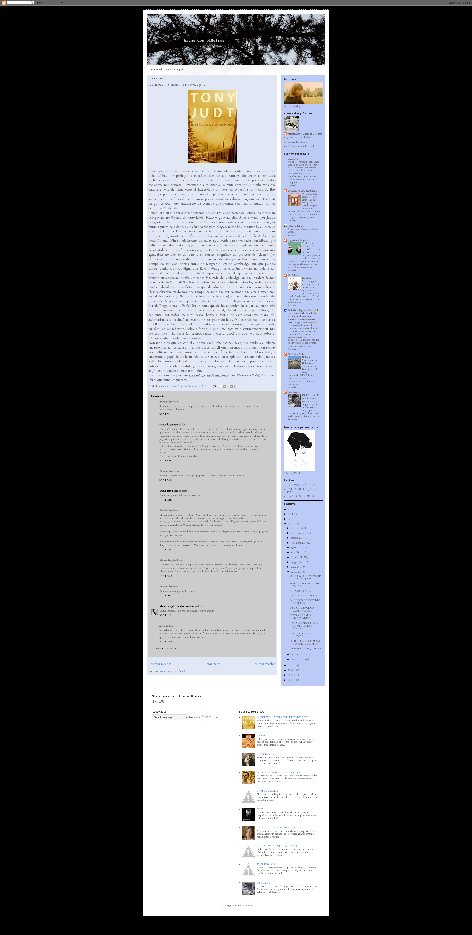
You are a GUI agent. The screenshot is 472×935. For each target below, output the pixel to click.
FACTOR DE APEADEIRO (304, 595)
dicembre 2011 (299, 528)
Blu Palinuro (294, 275)
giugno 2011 (297, 557)
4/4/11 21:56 (165, 576)
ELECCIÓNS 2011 (267, 754)
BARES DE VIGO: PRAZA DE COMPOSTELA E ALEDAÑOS (306, 625)
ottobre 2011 (297, 537)
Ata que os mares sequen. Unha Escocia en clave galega (303, 163)
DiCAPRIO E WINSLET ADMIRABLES (278, 772)
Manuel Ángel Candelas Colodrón (176, 606)
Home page (212, 663)
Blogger (249, 905)
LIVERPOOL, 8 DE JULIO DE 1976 (303, 490)
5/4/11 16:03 (165, 595)
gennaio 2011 (298, 659)
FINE (260, 809)
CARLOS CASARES (267, 791)
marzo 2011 (297, 572)
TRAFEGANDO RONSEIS (302, 191)
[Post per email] (214, 386)
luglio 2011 (297, 552)
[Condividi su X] (228, 386)
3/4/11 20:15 (165, 460)
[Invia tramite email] (221, 386)
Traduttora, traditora (307, 245)
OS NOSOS (263, 882)
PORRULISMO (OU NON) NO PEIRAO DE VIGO (305, 642)
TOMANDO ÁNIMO (302, 591)
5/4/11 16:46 (165, 615)
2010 (291, 665)
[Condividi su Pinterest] (235, 386)
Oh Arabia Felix (296, 354)
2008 (291, 675)
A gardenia (293, 228)
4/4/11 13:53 (165, 500)
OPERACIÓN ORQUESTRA (305, 648)
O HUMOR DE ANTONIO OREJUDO (305, 602)
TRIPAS (261, 735)
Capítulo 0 (293, 159)
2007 (291, 680)
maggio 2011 (298, 562)
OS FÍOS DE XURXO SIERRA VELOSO (302, 609)
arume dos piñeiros (168, 424)
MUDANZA (308, 395)
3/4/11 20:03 (165, 414)
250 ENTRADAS (266, 864)
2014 (291, 514)
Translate (213, 717)
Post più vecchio (264, 663)
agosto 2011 (297, 547)
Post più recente (159, 663)
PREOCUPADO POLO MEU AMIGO (305, 585)
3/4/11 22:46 (165, 480)
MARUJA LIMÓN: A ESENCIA (301, 635)
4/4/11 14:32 (165, 549)
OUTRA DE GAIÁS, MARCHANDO (300, 617)
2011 (291, 524)
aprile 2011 (297, 567)
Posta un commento (166, 648)
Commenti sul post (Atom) (171, 671)
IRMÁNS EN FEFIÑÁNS (300, 496)
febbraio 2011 (298, 654)
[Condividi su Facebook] (231, 386)
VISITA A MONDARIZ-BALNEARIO (277, 846)
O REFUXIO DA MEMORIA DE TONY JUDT (306, 577)
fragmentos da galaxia (298, 240)
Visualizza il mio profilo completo (300, 146)
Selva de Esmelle (296, 226)
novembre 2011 (299, 533)
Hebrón (306, 357)
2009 (291, 670)
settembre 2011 (299, 542)
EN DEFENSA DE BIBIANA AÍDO (276, 827)
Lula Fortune (294, 392)
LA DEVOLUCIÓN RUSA (301, 485)
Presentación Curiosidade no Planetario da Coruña (302, 327)
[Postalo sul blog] (224, 386)
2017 (291, 509)
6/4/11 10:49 (165, 641)
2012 (291, 519)
